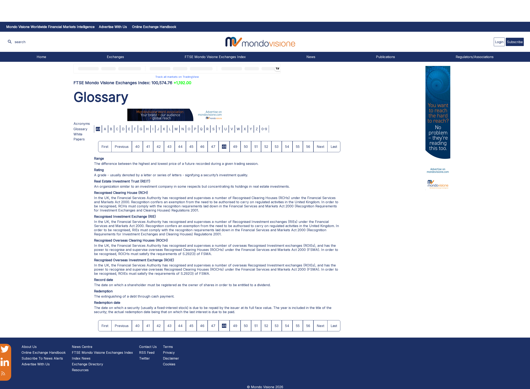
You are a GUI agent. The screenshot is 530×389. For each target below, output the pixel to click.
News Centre (82, 347)
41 (148, 147)
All (98, 129)
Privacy (169, 352)
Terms (168, 347)
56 (308, 147)
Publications (385, 57)
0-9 (264, 129)
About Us (29, 347)
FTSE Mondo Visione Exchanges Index (215, 57)
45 (191, 147)
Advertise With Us (36, 364)
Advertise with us (113, 27)
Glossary (80, 129)
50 (246, 147)
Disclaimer (171, 358)
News (310, 57)
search (20, 42)
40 (137, 147)
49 (235, 147)
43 (169, 147)
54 (287, 147)
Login (499, 42)
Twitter (144, 358)
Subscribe (515, 42)
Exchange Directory (87, 364)
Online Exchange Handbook (154, 27)
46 (202, 147)
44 (180, 147)
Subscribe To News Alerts (42, 358)
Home (41, 57)
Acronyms (81, 124)
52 (266, 147)
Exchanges (115, 57)
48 (224, 147)
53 (276, 147)
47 (213, 147)
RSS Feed (146, 352)
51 (256, 147)
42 (159, 147)
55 (298, 147)
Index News (81, 358)
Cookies (169, 364)
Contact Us (148, 347)
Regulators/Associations (475, 57)
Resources (80, 370)
